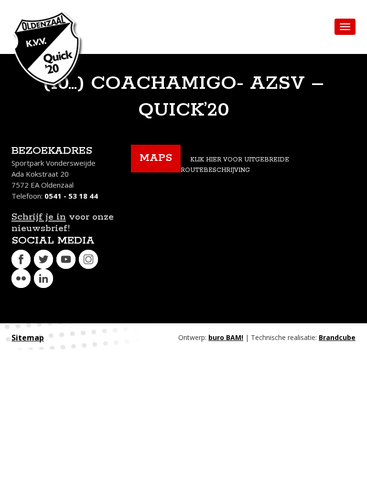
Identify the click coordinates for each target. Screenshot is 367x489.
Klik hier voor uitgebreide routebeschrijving (235, 165)
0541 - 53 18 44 (71, 196)
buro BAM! (225, 337)
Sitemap (27, 337)
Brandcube (337, 337)
